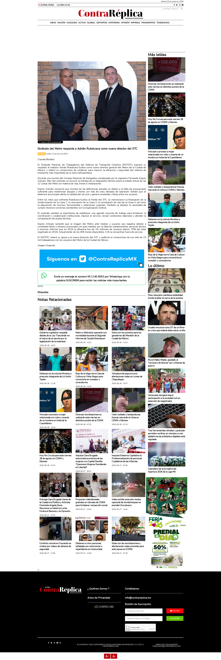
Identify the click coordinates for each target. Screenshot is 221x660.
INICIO (53, 22)
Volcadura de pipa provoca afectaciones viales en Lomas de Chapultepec (127, 376)
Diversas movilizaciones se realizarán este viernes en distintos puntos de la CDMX (89, 417)
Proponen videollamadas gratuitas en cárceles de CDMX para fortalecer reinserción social (91, 502)
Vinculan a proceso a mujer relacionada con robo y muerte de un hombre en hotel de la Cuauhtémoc (54, 419)
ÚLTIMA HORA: (47, 5)
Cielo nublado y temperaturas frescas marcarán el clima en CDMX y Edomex (126, 417)
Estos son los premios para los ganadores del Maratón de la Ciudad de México (126, 335)
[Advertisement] (92, 43)
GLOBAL (91, 22)
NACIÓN (61, 22)
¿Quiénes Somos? (170, 9)
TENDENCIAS (163, 22)
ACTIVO (82, 22)
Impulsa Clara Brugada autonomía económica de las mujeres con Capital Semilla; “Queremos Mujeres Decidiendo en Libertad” (91, 461)
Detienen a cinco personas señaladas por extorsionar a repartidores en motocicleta (89, 546)
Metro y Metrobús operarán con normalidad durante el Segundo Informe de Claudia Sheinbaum (91, 335)
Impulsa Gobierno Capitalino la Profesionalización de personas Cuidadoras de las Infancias (127, 458)
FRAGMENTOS (148, 22)
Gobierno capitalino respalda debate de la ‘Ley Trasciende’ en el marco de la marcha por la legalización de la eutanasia (55, 337)
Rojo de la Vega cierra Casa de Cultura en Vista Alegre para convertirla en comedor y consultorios (90, 378)
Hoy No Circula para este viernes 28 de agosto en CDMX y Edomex (55, 458)
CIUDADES (72, 22)
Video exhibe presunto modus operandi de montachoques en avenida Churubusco (126, 502)
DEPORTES (101, 22)
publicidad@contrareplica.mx (166, 646)
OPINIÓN (125, 22)
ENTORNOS (114, 22)
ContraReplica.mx (110, 646)
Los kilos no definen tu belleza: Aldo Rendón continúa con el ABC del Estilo (90, 4)
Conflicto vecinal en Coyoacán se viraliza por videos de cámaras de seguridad (55, 546)
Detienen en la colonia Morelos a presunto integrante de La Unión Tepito (55, 376)
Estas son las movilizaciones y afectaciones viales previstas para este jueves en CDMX (128, 546)
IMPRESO (135, 22)
